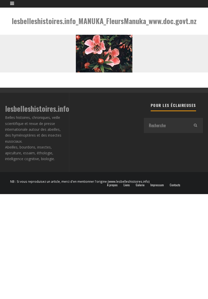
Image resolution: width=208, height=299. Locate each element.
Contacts (175, 184)
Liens (127, 184)
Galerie (140, 184)
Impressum (157, 184)
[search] (195, 125)
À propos (112, 184)
